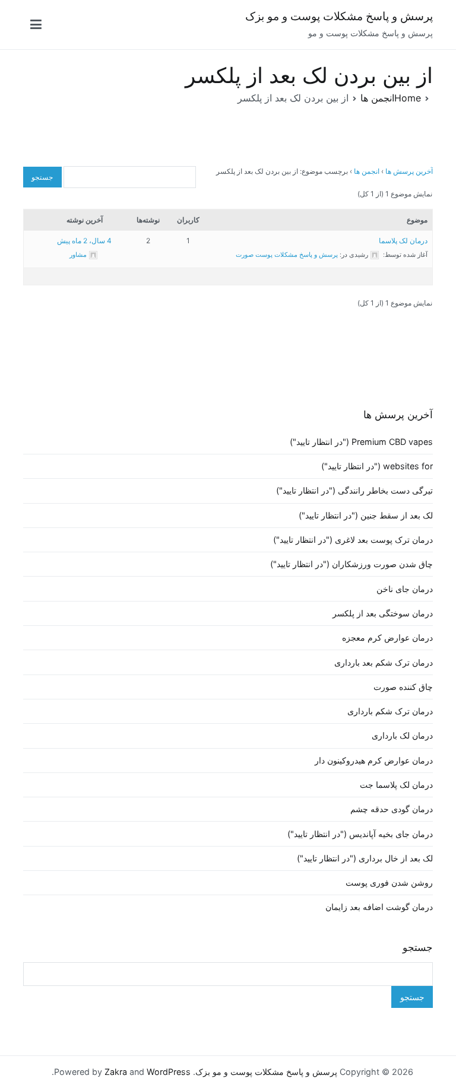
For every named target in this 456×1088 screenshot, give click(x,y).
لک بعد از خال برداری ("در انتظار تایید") (365, 858)
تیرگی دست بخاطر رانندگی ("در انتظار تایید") (354, 490)
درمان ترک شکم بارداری (390, 711)
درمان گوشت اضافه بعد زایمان (379, 907)
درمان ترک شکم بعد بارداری (383, 662)
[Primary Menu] (36, 25)
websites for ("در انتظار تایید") (377, 466)
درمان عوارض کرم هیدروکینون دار (374, 760)
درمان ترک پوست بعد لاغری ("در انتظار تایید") (353, 540)
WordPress (169, 1072)
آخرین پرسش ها (409, 171)
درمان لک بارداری (402, 735)
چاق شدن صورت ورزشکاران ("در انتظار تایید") (351, 564)
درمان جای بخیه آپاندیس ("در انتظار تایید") (360, 834)
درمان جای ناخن (404, 589)
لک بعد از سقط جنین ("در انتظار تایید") (366, 515)
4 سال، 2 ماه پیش (84, 240)
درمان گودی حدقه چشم (391, 809)
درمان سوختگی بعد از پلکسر (382, 613)
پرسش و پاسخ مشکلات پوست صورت (287, 254)
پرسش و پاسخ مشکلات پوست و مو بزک (339, 16)
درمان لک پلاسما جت (396, 785)
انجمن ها (366, 171)
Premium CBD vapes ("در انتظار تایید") (361, 442)
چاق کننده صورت (403, 687)
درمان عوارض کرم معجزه (387, 637)
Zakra (115, 1072)
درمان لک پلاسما (403, 240)
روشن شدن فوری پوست (389, 882)
